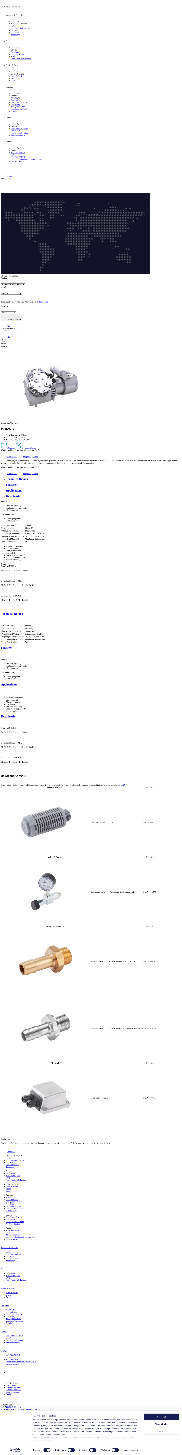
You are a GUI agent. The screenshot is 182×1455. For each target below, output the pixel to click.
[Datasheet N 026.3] (4, 579)
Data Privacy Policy (14, 1387)
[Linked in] (9, 1372)
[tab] (93, 479)
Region (4, 278)
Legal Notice (11, 1385)
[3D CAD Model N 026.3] (4, 608)
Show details (129, 1450)
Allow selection (161, 1424)
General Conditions (13, 1390)
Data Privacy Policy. (45, 1440)
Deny (161, 1431)
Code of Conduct (12, 1392)
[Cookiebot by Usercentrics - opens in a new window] (16, 1450)
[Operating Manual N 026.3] (4, 594)
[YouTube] (9, 1379)
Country (4, 287)
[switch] (71, 1450)
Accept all (161, 1417)
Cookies (9, 1394)
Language (5, 306)
